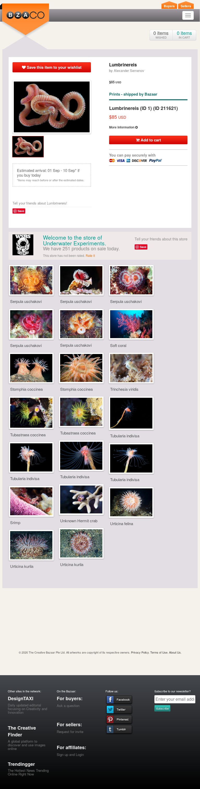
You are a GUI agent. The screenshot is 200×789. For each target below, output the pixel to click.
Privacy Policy (140, 652)
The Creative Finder (22, 731)
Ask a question (68, 705)
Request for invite (70, 731)
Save (21, 211)
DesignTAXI (20, 698)
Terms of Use (158, 652)
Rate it (90, 255)
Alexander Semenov (129, 70)
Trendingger (21, 764)
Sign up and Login (70, 754)
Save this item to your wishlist (54, 67)
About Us (175, 652)
